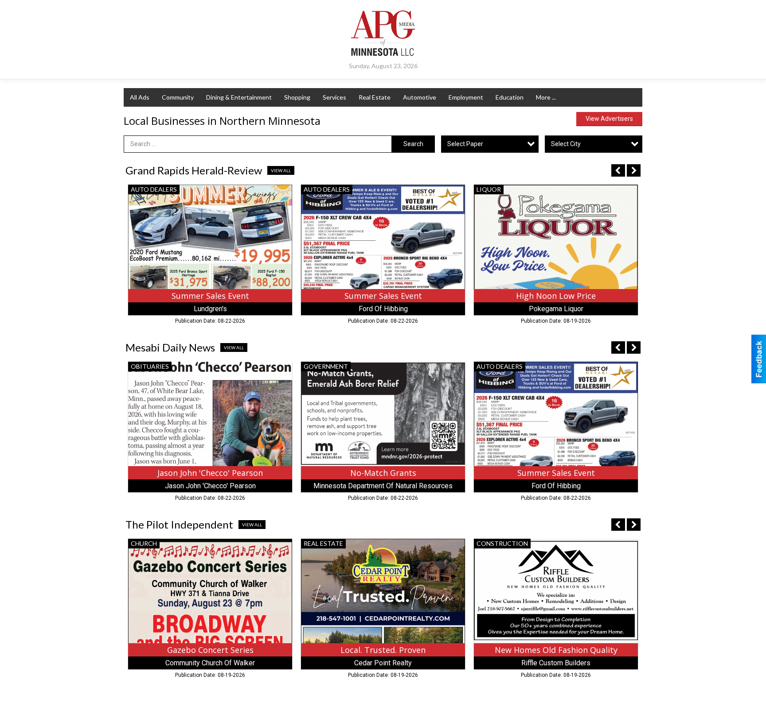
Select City (566, 143)
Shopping (297, 97)
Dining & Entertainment (239, 97)
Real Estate (375, 97)
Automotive (419, 97)
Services (334, 97)
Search (413, 143)
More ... (546, 97)
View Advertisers (609, 118)
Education (510, 97)
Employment (466, 97)
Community (178, 97)
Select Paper (465, 143)
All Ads (139, 97)
